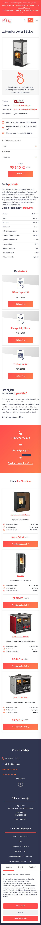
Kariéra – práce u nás (20, 836)
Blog (20, 841)
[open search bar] (24, 20)
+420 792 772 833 (20, 437)
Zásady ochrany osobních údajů (20, 861)
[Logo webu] (6, 20)
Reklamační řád (20, 851)
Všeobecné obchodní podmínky (20, 856)
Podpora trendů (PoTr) (21, 846)
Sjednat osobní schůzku (20, 463)
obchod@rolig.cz (24, 8)
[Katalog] (30, 20)
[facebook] (20, 784)
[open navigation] (36, 20)
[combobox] (20, 146)
